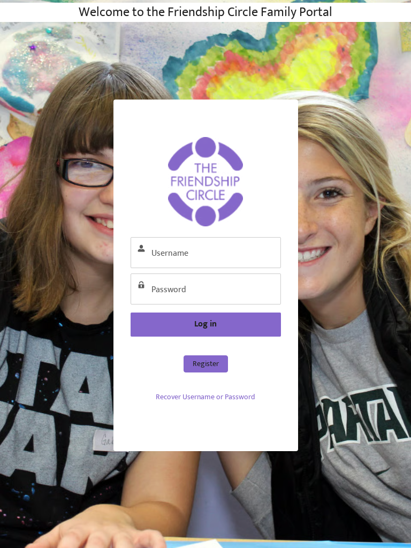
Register (206, 363)
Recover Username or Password (205, 397)
